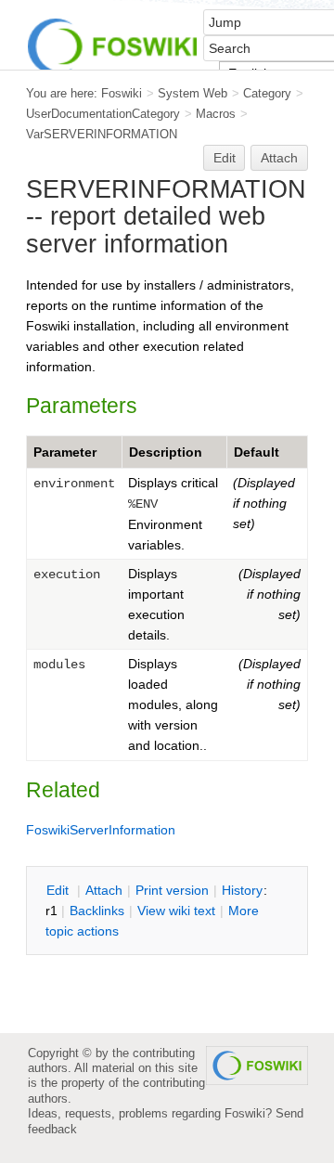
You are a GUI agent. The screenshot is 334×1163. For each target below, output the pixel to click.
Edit (224, 157)
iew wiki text (176, 910)
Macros (216, 114)
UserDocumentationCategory (103, 114)
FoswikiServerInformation (100, 829)
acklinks (97, 910)
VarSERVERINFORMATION (101, 134)
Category (267, 93)
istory (242, 890)
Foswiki (121, 93)
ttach (103, 890)
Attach (279, 157)
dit (59, 890)
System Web (192, 93)
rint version (172, 890)
